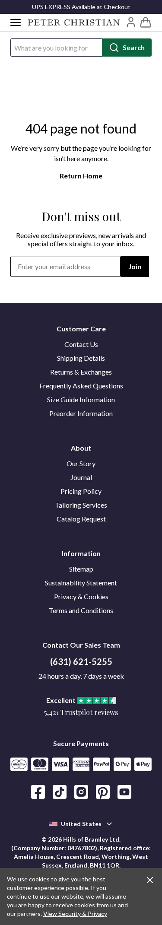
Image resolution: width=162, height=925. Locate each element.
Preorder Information (81, 413)
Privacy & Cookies (81, 596)
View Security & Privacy (75, 913)
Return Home (81, 176)
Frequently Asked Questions (81, 385)
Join (134, 266)
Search (134, 47)
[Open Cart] (146, 22)
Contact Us (81, 344)
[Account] (131, 22)
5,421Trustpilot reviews (81, 712)
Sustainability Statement (81, 583)
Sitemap (81, 569)
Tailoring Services (81, 505)
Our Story (81, 463)
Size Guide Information (81, 399)
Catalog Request (81, 519)
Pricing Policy (81, 491)
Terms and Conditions (81, 610)
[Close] (150, 880)
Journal (81, 477)
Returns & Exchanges (81, 372)
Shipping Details (81, 358)
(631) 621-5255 (81, 661)
